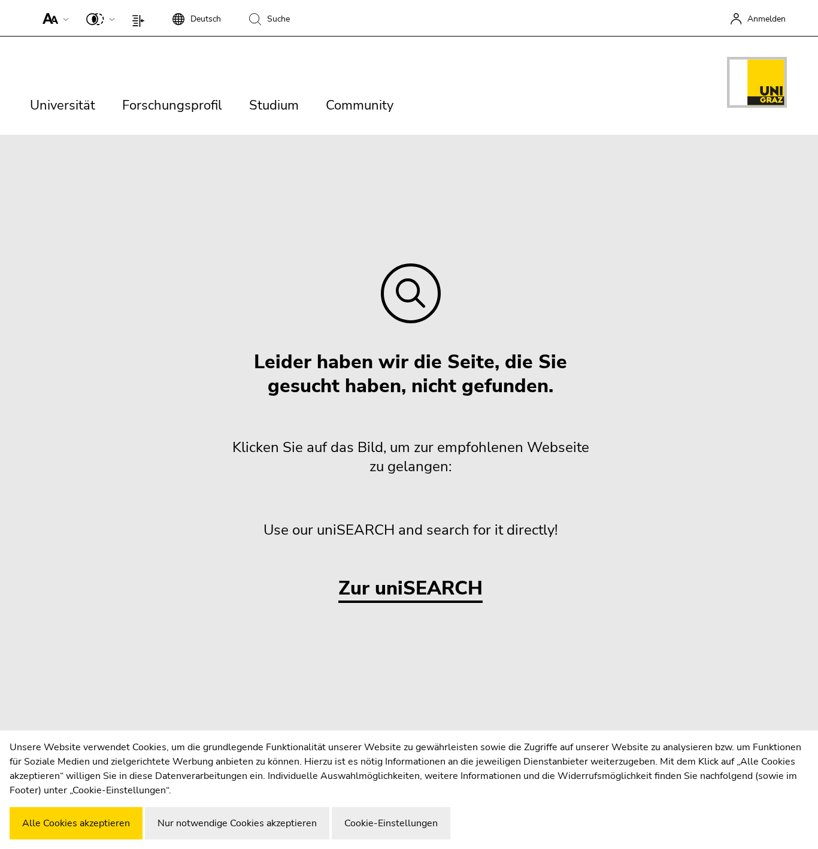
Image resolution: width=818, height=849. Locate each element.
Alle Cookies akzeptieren (76, 823)
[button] (53, 18)
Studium (274, 105)
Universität (62, 105)
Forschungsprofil (172, 105)
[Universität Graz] (757, 84)
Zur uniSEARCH (410, 589)
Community (359, 105)
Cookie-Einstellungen (391, 823)
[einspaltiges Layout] (141, 18)
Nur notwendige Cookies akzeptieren (237, 823)
